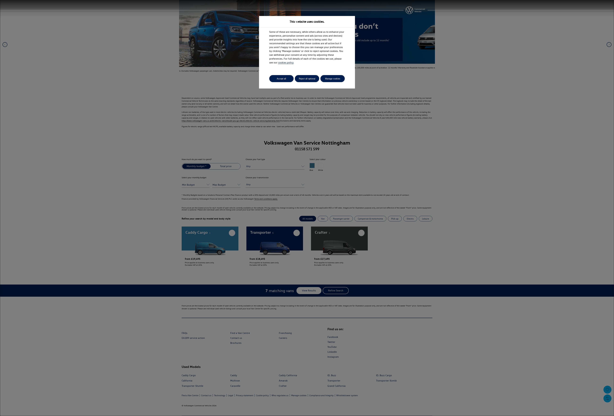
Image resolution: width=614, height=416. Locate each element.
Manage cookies (332, 78)
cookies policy (285, 62)
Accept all (281, 78)
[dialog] (307, 208)
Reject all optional (307, 78)
